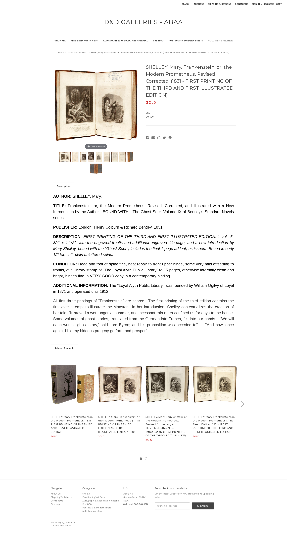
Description (63, 186)
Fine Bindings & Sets (84, 40)
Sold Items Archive (220, 40)
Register (268, 4)
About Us (199, 4)
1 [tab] (141, 458)
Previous (44, 404)
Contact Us (241, 4)
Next (242, 404)
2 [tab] (146, 458)
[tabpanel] (72, 397)
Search (186, 4)
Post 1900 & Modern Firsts (186, 40)
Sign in (256, 4)
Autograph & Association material (125, 40)
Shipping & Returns (219, 4)
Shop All (59, 40)
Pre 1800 (158, 40)
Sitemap (55, 504)
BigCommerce (68, 522)
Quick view (73, 384)
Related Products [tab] (64, 348)
